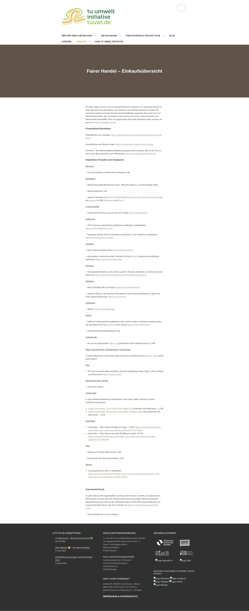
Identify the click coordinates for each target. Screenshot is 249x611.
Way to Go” (113, 343)
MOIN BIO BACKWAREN (118, 197)
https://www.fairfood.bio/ (139, 324)
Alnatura (92, 200)
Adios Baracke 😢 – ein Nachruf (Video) (72, 547)
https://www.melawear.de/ (128, 287)
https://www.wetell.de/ (104, 309)
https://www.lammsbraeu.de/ (109, 259)
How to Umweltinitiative (109, 41)
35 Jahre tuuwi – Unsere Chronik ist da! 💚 (74, 538)
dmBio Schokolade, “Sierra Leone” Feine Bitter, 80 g (110, 408)
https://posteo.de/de (138, 212)
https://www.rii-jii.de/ (112, 374)
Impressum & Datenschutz (120, 596)
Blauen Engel (152, 355)
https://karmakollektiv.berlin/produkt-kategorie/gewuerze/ (121, 275)
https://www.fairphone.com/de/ (100, 237)
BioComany (109, 200)
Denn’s (121, 200)
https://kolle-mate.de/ (123, 250)
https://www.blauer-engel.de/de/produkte (134, 144)
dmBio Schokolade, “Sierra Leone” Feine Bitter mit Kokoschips (115, 411)
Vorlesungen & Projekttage (143, 35)
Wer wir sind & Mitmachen (77, 35)
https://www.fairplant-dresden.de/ (141, 153)
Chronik (66, 41)
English (81, 41)
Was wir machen (109, 35)
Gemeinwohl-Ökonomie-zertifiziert (145, 197)
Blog (172, 35)
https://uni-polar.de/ (117, 296)
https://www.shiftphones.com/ (99, 228)
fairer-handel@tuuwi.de (104, 122)
